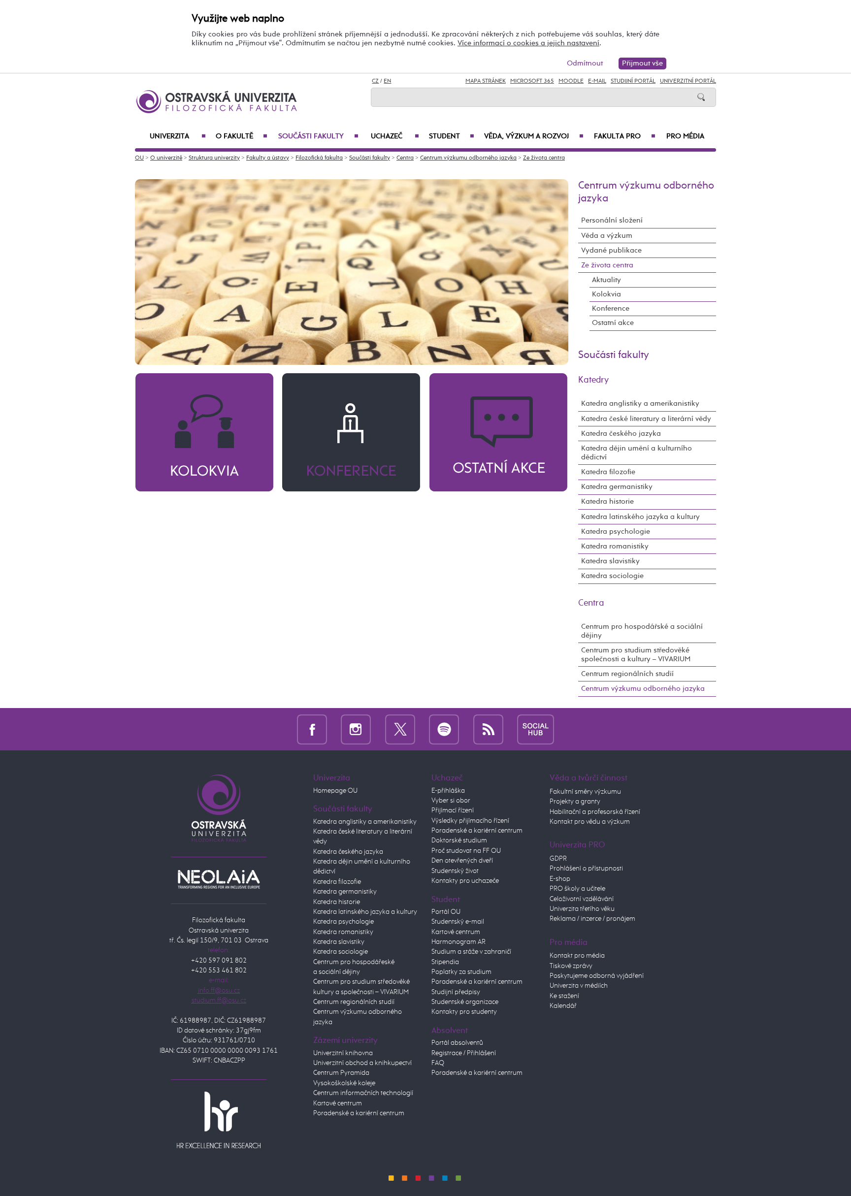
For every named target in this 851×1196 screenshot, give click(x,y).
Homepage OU (335, 790)
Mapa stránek (485, 81)
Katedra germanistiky (617, 486)
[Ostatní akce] (498, 432)
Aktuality (606, 280)
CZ (375, 81)
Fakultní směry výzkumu (585, 791)
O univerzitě (166, 158)
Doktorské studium (459, 840)
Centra (405, 158)
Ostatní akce (613, 322)
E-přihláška (448, 790)
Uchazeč (395, 136)
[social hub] (535, 729)
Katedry (593, 380)
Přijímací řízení (452, 810)
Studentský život (455, 871)
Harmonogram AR (458, 941)
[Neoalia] (219, 878)
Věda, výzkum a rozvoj (534, 136)
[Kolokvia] (204, 432)
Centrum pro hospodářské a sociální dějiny (642, 631)
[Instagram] (356, 729)
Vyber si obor (450, 800)
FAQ (437, 1063)
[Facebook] (312, 729)
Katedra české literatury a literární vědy (646, 418)
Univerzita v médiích (579, 985)
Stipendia (445, 962)
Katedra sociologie (612, 576)
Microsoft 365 (532, 81)
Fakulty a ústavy (267, 158)
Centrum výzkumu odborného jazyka (468, 158)
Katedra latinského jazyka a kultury (640, 516)
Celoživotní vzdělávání (582, 899)
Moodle (571, 81)
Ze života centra (544, 158)
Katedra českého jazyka (621, 433)
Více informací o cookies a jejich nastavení (528, 43)
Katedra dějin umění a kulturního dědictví (636, 453)
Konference (610, 308)
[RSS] (488, 729)
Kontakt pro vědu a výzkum (590, 821)
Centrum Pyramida (341, 1072)
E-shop (560, 878)
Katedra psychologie (615, 531)
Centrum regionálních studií (627, 674)
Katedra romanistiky (615, 546)
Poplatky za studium (461, 972)
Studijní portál (633, 81)
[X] (400, 729)
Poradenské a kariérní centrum (358, 1113)
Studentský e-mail (457, 921)
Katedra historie (607, 501)
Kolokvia (606, 294)
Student (451, 136)
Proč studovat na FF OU (466, 850)
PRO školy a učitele (577, 888)
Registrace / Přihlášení (463, 1053)
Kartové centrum (337, 1103)
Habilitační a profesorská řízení (595, 811)
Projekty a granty (575, 801)
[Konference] (351, 432)
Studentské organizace (464, 1002)
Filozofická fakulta (319, 158)
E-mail (597, 81)
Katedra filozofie (608, 472)
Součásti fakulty (318, 136)
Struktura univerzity (214, 158)
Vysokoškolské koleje (344, 1083)
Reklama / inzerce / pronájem (592, 918)
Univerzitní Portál (688, 81)
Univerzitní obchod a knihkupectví (362, 1063)
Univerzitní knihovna (343, 1053)
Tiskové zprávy (571, 966)
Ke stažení (564, 996)
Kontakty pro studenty (464, 1011)
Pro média (685, 136)
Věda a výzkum (606, 235)
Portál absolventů (457, 1042)
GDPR (558, 858)
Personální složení (612, 220)
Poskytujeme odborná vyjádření (597, 975)
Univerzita (178, 136)
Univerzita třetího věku (582, 908)
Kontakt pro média (577, 955)
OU (139, 158)
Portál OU (445, 911)
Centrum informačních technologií (363, 1093)
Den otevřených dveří (462, 860)
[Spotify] (444, 729)
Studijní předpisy (455, 992)
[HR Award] (219, 1119)
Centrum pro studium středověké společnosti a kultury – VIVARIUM (635, 654)
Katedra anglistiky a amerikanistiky (640, 403)
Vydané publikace (611, 250)
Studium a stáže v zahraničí (471, 951)
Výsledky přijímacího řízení (470, 820)
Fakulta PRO (624, 136)
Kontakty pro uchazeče (465, 880)
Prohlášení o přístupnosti (586, 868)
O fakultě (241, 136)
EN (387, 81)
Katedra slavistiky (610, 561)
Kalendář (563, 1005)
